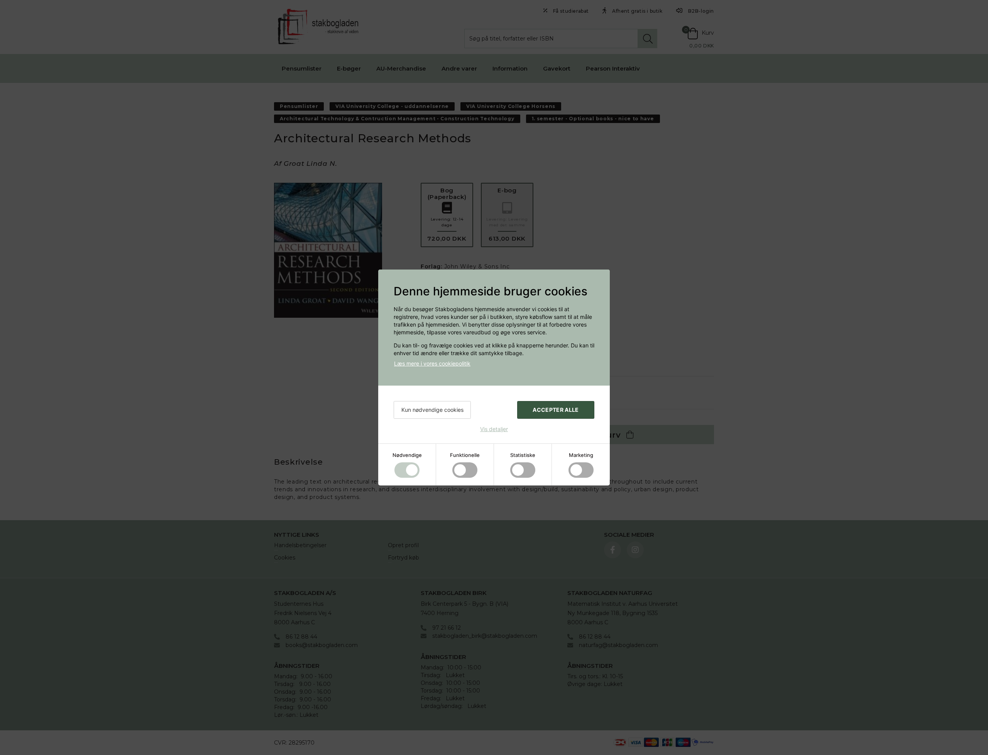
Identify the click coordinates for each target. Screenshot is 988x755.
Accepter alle (556, 409)
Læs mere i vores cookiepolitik (432, 363)
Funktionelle (465, 455)
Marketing (581, 455)
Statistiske (522, 455)
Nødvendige (407, 455)
